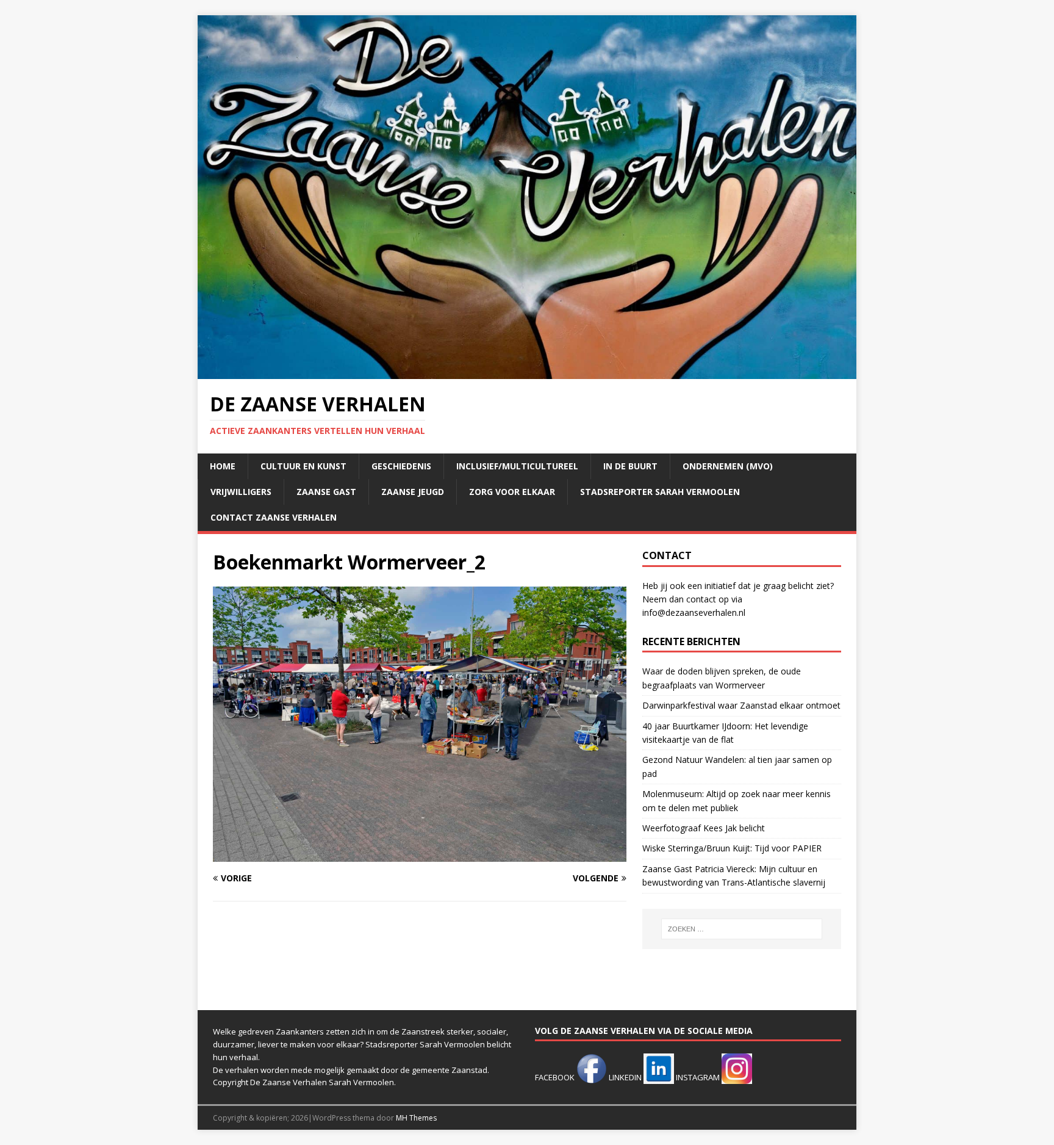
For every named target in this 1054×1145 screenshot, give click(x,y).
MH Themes (416, 1118)
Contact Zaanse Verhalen (273, 517)
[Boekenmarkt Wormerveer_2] (419, 854)
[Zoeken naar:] (741, 929)
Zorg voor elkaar (512, 491)
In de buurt (630, 466)
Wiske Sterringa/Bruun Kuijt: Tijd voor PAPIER (732, 848)
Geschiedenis (401, 466)
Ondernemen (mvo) (728, 466)
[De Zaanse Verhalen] (527, 372)
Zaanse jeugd (412, 491)
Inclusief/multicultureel (517, 466)
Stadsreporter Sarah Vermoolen (660, 491)
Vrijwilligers (240, 491)
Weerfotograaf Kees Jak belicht (703, 828)
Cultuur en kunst (303, 466)
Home (222, 466)
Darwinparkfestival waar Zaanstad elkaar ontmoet (741, 705)
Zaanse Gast (326, 491)
